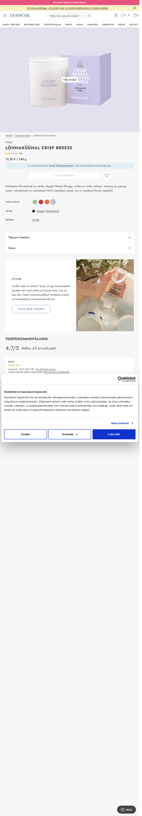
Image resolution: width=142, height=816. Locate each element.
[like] (107, 175)
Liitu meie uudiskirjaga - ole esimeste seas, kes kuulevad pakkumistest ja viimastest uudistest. (67, 8)
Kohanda (67, 434)
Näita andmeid (120, 423)
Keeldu (25, 434)
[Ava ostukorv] (135, 15)
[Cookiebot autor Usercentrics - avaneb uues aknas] (120, 379)
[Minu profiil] (129, 15)
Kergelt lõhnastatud (48, 211)
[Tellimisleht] (116, 15)
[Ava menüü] (5, 15)
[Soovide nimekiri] (122, 15)
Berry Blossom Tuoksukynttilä (56, 372)
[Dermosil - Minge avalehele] (20, 15)
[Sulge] (134, 8)
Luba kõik (114, 434)
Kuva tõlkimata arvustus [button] (45, 369)
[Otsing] (89, 15)
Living (35, 220)
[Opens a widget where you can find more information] (126, 810)
